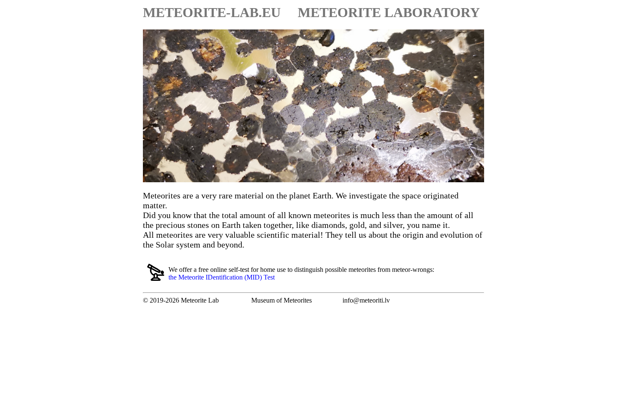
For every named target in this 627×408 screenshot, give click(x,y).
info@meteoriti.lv (366, 300)
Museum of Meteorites (281, 300)
